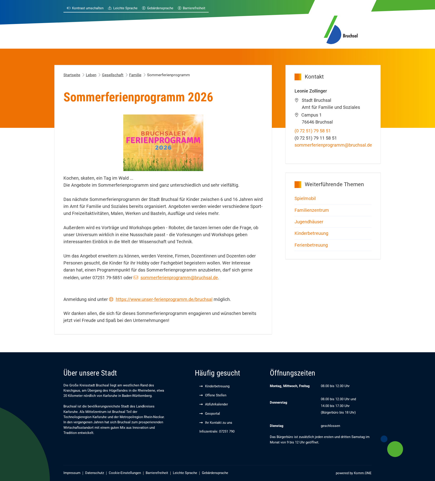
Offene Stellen (215, 395)
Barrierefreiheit (194, 8)
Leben (91, 75)
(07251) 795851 (313, 130)
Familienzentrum (312, 210)
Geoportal (212, 414)
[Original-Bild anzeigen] (163, 142)
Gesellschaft (112, 75)
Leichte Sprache (125, 8)
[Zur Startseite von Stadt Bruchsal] (341, 29)
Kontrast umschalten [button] (88, 8)
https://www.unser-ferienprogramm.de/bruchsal (164, 299)
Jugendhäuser (309, 221)
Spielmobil (305, 198)
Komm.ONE (363, 473)
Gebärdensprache (160, 8)
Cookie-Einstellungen (125, 473)
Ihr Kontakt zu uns (218, 423)
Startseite (71, 75)
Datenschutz (94, 473)
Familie (135, 75)
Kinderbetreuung (312, 233)
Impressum (71, 473)
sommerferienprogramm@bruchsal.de (179, 277)
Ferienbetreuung (311, 245)
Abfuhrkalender (216, 404)
